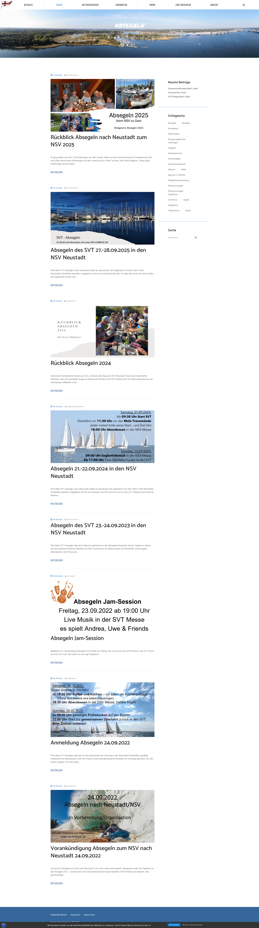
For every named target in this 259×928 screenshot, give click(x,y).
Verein (152, 4)
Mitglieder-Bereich (59, 915)
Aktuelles (28, 4)
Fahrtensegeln (174, 159)
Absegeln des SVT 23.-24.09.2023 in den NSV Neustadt (98, 529)
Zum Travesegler (183, 4)
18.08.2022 (57, 786)
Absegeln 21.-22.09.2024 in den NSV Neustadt (93, 472)
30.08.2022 (57, 678)
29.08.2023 (57, 519)
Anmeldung (173, 128)
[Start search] (244, 5)
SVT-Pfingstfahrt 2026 (179, 97)
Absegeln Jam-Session (77, 638)
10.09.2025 (57, 188)
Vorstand (71, 576)
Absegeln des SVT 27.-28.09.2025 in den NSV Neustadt (98, 254)
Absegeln (172, 123)
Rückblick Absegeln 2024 (81, 363)
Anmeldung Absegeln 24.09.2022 (90, 743)
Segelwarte (71, 301)
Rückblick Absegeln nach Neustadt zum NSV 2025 (99, 141)
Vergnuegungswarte (75, 406)
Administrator (72, 75)
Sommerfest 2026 (177, 92)
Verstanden (174, 925)
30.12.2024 (57, 301)
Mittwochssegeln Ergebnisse (175, 192)
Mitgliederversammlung (178, 180)
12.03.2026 (57, 75)
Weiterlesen (57, 172)
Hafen (183, 169)
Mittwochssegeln (90, 4)
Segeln (59, 4)
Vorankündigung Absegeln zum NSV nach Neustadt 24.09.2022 (101, 852)
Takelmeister (121, 4)
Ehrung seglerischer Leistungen (176, 141)
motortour (172, 200)
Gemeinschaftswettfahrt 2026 (183, 88)
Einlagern (172, 148)
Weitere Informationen (192, 925)
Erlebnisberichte (175, 153)
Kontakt (214, 4)
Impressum (75, 915)
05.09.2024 (57, 406)
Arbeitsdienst (174, 134)
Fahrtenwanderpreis (177, 164)
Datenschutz (89, 915)
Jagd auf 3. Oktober (176, 175)
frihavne (171, 169)
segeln (186, 200)
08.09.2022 (58, 576)
